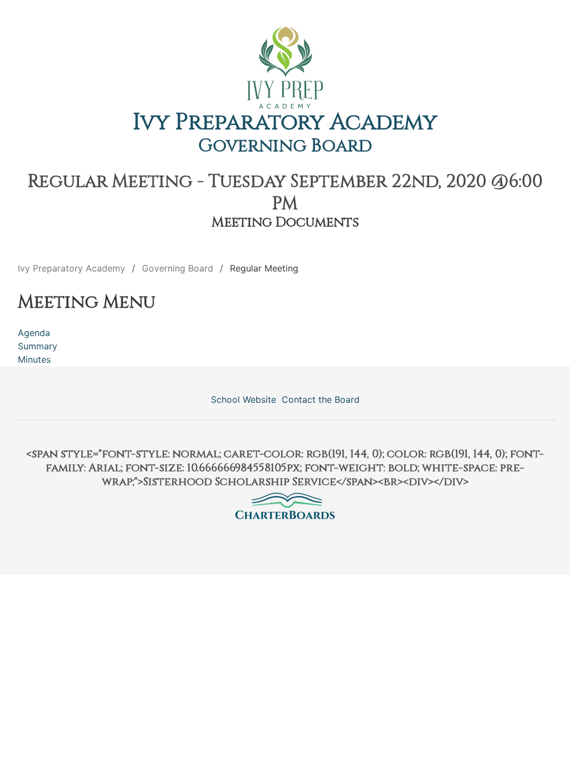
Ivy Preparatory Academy (285, 122)
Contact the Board (321, 399)
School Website (243, 399)
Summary (37, 346)
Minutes (34, 359)
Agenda (34, 332)
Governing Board (285, 146)
